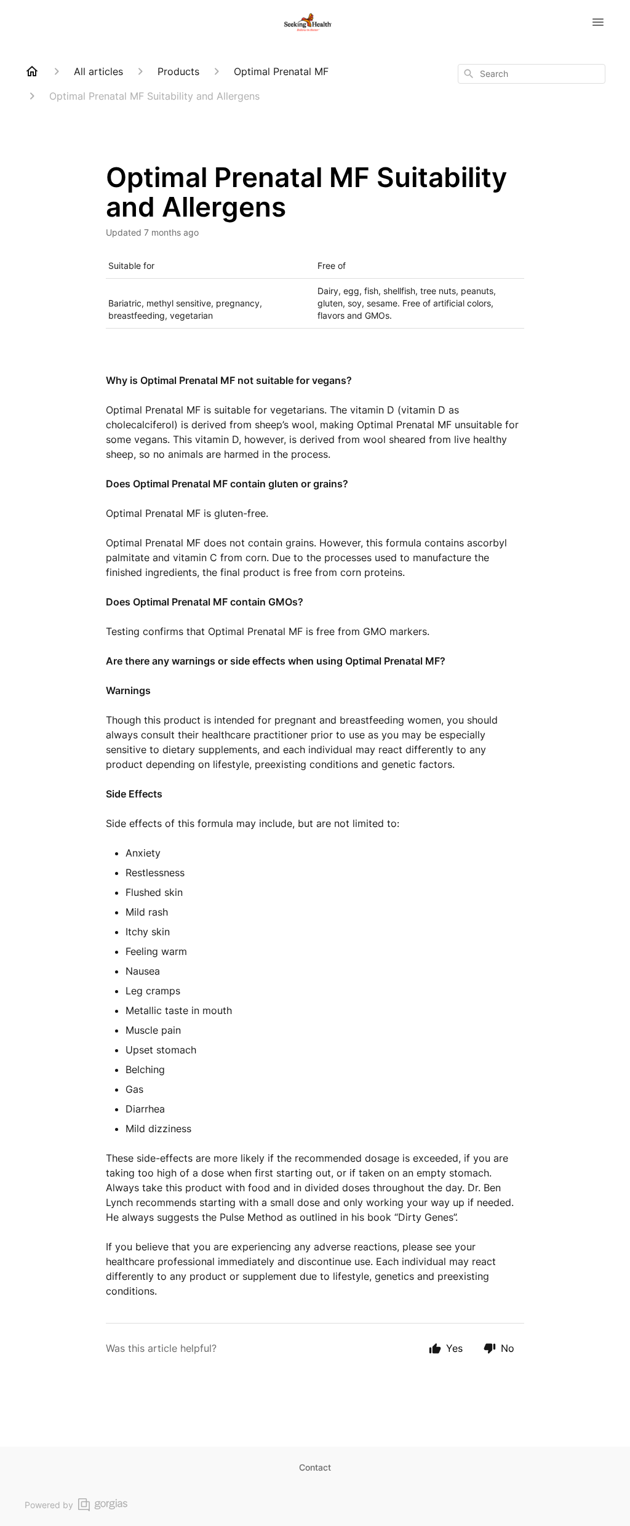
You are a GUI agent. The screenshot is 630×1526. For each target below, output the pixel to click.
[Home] (32, 71)
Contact (315, 1467)
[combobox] (531, 74)
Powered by (49, 1505)
